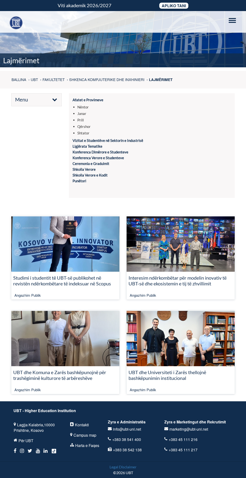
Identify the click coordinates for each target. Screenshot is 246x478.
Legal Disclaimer (123, 467)
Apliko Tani (174, 5)
